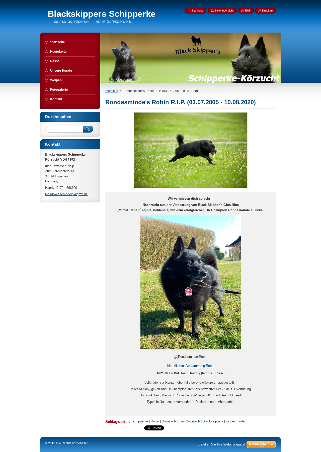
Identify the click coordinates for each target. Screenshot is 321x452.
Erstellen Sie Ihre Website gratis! (221, 444)
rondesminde (235, 421)
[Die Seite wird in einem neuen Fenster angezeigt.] (191, 188)
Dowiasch (169, 421)
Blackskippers (213, 421)
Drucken (267, 10)
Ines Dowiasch (189, 421)
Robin (155, 421)
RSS (248, 10)
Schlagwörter (117, 421)
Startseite (111, 90)
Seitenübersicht (224, 10)
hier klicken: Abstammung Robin (190, 366)
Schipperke (140, 421)
